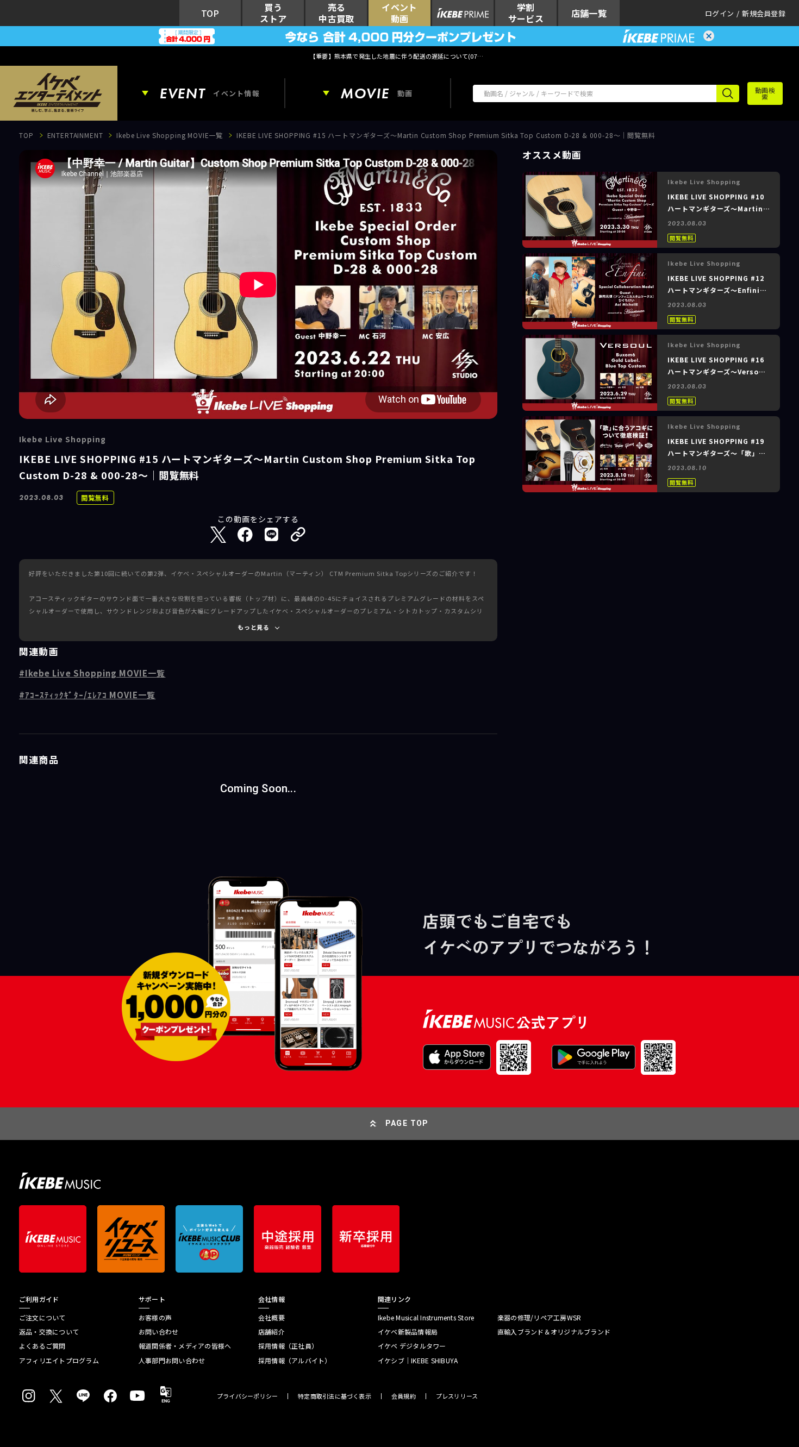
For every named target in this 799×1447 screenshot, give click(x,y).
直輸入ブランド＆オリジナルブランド (553, 1332)
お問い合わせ (158, 1332)
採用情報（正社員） (288, 1346)
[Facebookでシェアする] (245, 534)
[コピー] (298, 534)
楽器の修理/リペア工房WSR (539, 1317)
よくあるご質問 (42, 1346)
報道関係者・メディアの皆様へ (185, 1346)
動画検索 (765, 93)
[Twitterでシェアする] (218, 535)
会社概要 (271, 1317)
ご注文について (42, 1317)
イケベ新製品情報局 (408, 1332)
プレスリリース (457, 1396)
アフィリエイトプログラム (59, 1360)
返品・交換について (49, 1332)
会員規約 (403, 1396)
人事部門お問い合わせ (172, 1360)
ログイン (719, 13)
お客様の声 (155, 1317)
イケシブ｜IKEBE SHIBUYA (418, 1360)
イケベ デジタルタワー (412, 1346)
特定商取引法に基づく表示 (334, 1396)
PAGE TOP (407, 1123)
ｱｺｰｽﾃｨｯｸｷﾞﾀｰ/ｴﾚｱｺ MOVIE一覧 (90, 695)
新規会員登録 (763, 13)
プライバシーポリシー (247, 1396)
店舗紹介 (271, 1332)
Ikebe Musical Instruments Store (426, 1317)
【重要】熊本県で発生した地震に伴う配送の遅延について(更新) (399, 56)
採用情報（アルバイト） (295, 1360)
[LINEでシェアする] (271, 534)
